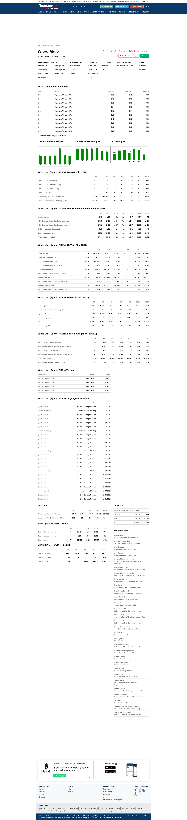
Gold (108, 1)
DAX (73, 1)
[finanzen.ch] (48, 5)
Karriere (42, 792)
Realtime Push (59, 74)
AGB (104, 797)
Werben (70, 792)
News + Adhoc (75, 66)
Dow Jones (83, 808)
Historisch (42, 78)
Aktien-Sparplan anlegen (129, 56)
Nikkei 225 (103, 808)
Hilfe (69, 789)
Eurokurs (51, 811)
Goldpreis (125, 808)
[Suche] (98, 6)
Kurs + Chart (42, 66)
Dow (62, 1)
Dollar (133, 1)
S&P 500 (112, 808)
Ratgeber (145, 12)
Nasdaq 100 (93, 808)
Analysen (73, 70)
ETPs (79, 12)
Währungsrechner (112, 811)
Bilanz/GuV (92, 66)
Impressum (107, 789)
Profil (104, 70)
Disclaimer (106, 794)
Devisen (122, 12)
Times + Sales (43, 70)
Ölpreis (122, 811)
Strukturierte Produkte (124, 66)
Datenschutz (107, 792)
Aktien (41, 12)
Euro (85, 1)
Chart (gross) (59, 66)
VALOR (40, 57)
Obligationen (133, 12)
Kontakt (41, 789)
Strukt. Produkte (98, 12)
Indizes (56, 12)
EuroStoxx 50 (73, 808)
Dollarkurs (42, 811)
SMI (39, 1)
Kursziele (73, 74)
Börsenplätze (43, 74)
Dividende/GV (93, 74)
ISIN (53, 57)
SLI (54, 808)
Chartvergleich (59, 70)
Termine (105, 66)
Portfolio (142, 66)
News (48, 12)
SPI (50, 1)
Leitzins (129, 811)
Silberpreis (60, 811)
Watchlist (142, 70)
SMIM (59, 808)
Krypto (86, 12)
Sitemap (42, 797)
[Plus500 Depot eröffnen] (50, 8)
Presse (41, 794)
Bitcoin (120, 1)
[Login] (147, 6)
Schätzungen (92, 70)
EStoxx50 (95, 1)
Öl (141, 1)
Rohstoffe (112, 12)
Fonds (64, 12)
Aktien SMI (43, 808)
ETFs (72, 12)
